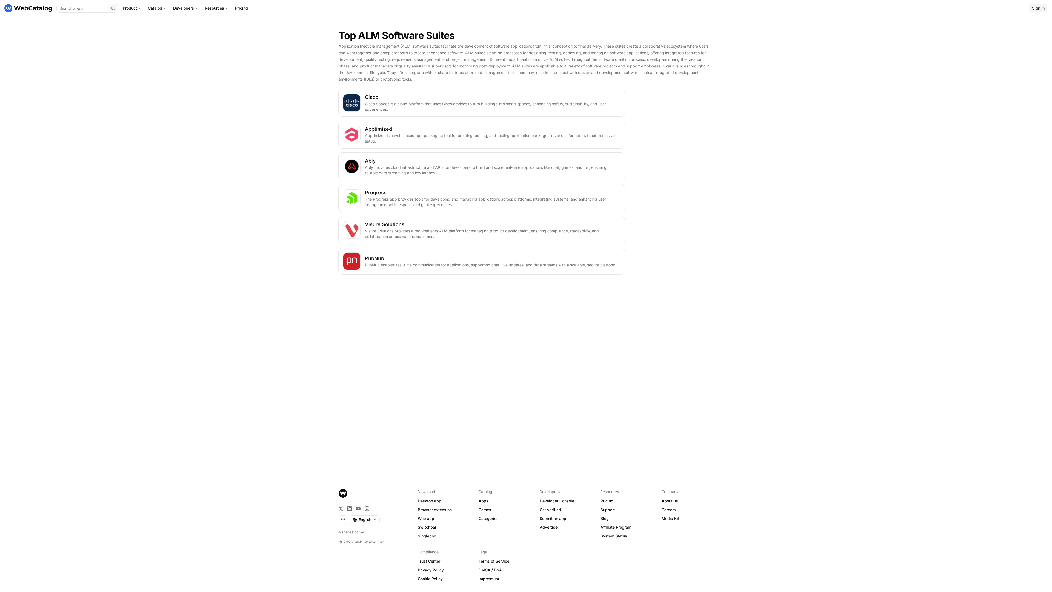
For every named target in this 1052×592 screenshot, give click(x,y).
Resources (214, 8)
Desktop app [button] (429, 501)
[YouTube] (358, 508)
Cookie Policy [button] (430, 578)
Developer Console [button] (557, 501)
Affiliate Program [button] (616, 527)
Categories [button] (489, 518)
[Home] (28, 8)
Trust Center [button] (429, 561)
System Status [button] (614, 536)
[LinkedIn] (349, 508)
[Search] (113, 8)
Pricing (241, 8)
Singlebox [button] (427, 536)
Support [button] (608, 509)
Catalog (155, 8)
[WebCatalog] (343, 493)
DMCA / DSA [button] (490, 570)
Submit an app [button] (553, 518)
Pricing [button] (607, 501)
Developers (183, 8)
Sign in (1038, 8)
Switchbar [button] (427, 527)
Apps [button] (483, 501)
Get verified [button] (550, 509)
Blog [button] (605, 518)
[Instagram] (367, 508)
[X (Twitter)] (341, 508)
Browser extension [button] (435, 509)
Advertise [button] (549, 527)
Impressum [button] (489, 578)
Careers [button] (669, 509)
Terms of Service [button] (494, 561)
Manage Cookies (352, 532)
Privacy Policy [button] (431, 570)
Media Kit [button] (670, 518)
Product (130, 8)
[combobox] (365, 519)
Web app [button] (426, 518)
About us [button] (670, 501)
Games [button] (485, 509)
